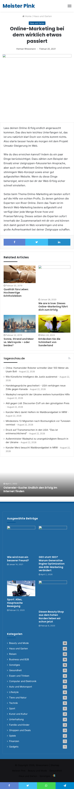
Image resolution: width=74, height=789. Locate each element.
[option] (37, 478)
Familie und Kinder (19, 724)
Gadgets (13, 746)
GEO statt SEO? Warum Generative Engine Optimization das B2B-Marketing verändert (52, 563)
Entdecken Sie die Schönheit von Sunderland (49, 342)
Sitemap (55, 765)
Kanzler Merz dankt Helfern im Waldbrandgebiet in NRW (36, 412)
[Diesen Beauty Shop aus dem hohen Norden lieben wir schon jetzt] (53, 594)
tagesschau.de (14, 358)
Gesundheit (15, 670)
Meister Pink (18, 770)
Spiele (12, 735)
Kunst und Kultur (18, 714)
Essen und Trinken (19, 675)
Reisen (13, 654)
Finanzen (14, 741)
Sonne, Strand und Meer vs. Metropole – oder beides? (19, 342)
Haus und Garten (42, 16)
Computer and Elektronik (22, 681)
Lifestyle (14, 692)
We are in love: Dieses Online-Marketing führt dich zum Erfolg (53, 306)
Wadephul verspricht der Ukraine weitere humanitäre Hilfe (38, 394)
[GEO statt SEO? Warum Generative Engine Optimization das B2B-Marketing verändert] (53, 540)
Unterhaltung (16, 719)
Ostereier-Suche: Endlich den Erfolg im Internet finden (30, 489)
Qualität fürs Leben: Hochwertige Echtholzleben (16, 293)
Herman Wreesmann (26, 49)
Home (27, 16)
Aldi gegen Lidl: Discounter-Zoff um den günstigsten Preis (37, 403)
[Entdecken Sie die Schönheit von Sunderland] (54, 324)
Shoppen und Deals (20, 730)
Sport (12, 708)
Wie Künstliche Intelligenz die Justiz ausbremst (31, 376)
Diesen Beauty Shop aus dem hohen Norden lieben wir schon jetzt (51, 616)
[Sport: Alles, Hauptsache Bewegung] (21, 588)
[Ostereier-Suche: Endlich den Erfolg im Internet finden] (37, 478)
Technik (13, 703)
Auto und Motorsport (20, 686)
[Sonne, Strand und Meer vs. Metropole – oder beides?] (20, 324)
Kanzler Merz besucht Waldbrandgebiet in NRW (32, 447)
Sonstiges (14, 664)
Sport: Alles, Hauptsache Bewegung (15, 603)
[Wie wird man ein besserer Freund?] (21, 540)
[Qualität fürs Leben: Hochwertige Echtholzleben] (20, 274)
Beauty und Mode (19, 643)
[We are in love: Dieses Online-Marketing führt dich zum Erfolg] (54, 281)
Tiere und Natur (18, 697)
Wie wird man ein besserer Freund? (18, 558)
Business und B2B (19, 659)
